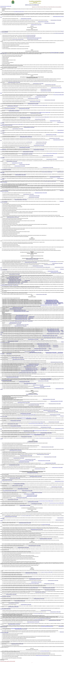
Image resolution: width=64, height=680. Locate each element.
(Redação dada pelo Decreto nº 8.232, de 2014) (15, 280)
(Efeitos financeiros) (27, 280)
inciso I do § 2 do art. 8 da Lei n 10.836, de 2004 (40, 105)
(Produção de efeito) (59, 337)
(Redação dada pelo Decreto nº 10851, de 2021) (50, 337)
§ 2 (53, 94)
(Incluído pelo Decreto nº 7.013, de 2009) (57, 263)
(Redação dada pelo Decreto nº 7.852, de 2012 (26, 136)
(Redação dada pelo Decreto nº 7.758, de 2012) (17, 357)
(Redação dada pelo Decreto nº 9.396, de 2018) (14, 283)
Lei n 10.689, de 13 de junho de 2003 (30, 36)
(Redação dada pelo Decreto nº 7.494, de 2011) (22, 315)
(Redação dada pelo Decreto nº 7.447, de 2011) (20, 311)
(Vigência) (22, 283)
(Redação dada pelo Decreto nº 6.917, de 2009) (15, 279)
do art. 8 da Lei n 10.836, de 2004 (58, 94)
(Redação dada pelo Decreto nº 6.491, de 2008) (52, 300)
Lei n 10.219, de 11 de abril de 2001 (30, 35)
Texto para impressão (3, 7)
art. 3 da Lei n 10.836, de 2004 (46, 524)
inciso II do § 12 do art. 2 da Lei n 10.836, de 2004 (9, 490)
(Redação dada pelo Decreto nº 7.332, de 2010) (14, 82)
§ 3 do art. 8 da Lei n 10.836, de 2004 (44, 112)
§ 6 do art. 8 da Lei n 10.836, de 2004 (52, 153)
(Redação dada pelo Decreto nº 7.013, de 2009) (31, 262)
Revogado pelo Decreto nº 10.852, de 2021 (5, 6)
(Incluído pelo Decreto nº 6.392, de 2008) (41, 294)
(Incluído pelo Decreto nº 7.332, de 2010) (26, 18)
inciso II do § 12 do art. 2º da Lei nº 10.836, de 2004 (36, 423)
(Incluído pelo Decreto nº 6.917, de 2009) (33, 339)
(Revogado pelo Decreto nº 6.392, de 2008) (32, 39)
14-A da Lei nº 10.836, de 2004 (49, 572)
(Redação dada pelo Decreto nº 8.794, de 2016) (53, 333)
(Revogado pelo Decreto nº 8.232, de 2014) (50, 352)
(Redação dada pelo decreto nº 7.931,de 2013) (30, 366)
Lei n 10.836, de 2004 (53, 261)
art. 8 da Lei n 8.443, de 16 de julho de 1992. (45, 618)
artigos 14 (42, 572)
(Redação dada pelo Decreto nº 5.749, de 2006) (15, 276)
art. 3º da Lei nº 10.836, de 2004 (26, 515)
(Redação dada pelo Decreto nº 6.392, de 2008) (49, 399)
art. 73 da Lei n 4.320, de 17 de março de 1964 (50, 181)
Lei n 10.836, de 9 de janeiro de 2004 (19, 11)
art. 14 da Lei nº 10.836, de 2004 (38, 619)
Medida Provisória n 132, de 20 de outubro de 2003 (42, 655)
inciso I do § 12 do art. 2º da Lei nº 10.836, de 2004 (40, 430)
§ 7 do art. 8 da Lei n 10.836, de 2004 (10, 108)
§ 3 (12, 124)
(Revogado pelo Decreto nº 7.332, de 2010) (23, 547)
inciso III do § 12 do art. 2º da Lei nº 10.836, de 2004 (28, 414)
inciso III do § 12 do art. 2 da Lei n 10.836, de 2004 (43, 267)
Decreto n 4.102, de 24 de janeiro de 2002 (18, 39)
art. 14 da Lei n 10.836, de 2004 (38, 613)
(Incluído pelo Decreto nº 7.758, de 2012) (30, 351)
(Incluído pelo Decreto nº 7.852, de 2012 (53, 580)
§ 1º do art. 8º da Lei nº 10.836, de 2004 (34, 583)
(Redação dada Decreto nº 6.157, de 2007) (18, 307)
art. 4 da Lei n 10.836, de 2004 (54, 52)
